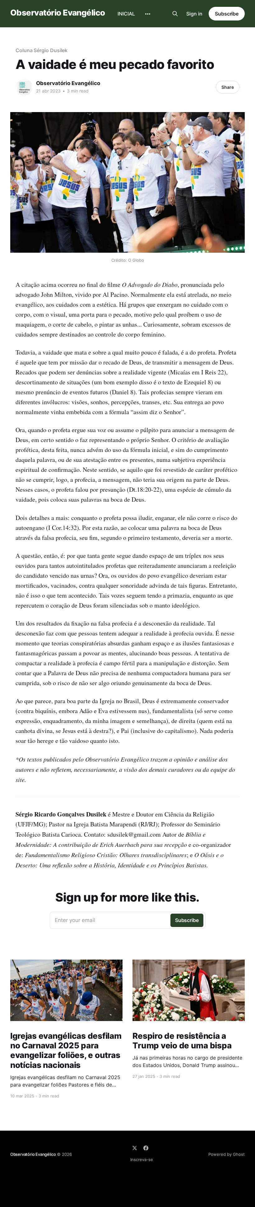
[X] (134, 1148)
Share (227, 87)
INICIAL (126, 14)
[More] (147, 14)
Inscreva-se (141, 1159)
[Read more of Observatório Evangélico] (24, 87)
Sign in (194, 14)
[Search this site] (175, 14)
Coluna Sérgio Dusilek (41, 50)
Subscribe (227, 14)
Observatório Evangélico (57, 13)
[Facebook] (145, 1148)
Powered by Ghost (226, 1154)
